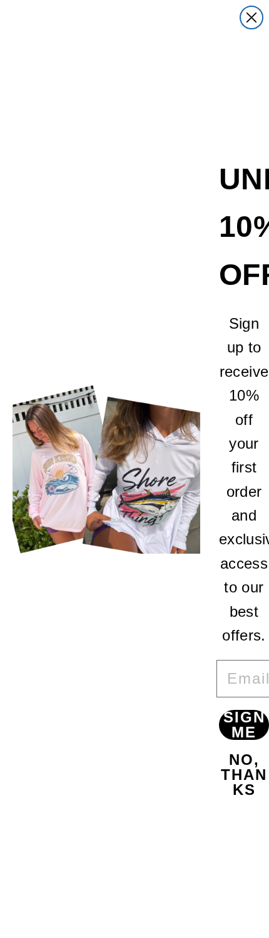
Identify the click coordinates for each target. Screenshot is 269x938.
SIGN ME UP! (244, 725)
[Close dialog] (251, 17)
